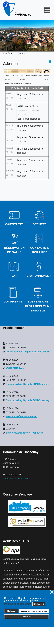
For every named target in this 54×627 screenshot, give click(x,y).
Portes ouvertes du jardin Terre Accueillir (28, 351)
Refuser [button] (11, 611)
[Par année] (7, 70)
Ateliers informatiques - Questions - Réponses (28, 110)
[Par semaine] (22, 70)
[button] (6, 4)
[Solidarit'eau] (27, 521)
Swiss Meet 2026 (15, 368)
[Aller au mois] (46, 70)
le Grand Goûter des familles (21, 416)
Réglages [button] (38, 604)
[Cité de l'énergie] (27, 506)
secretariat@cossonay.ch (16, 478)
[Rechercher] (38, 70)
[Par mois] (15, 70)
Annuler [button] (26, 616)
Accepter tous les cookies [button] (34, 611)
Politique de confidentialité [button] (17, 604)
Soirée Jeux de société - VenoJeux (24, 433)
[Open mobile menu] (47, 10)
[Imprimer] (50, 61)
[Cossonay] (18, 10)
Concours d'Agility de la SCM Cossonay (28, 384)
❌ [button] (52, 592)
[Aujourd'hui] (30, 70)
